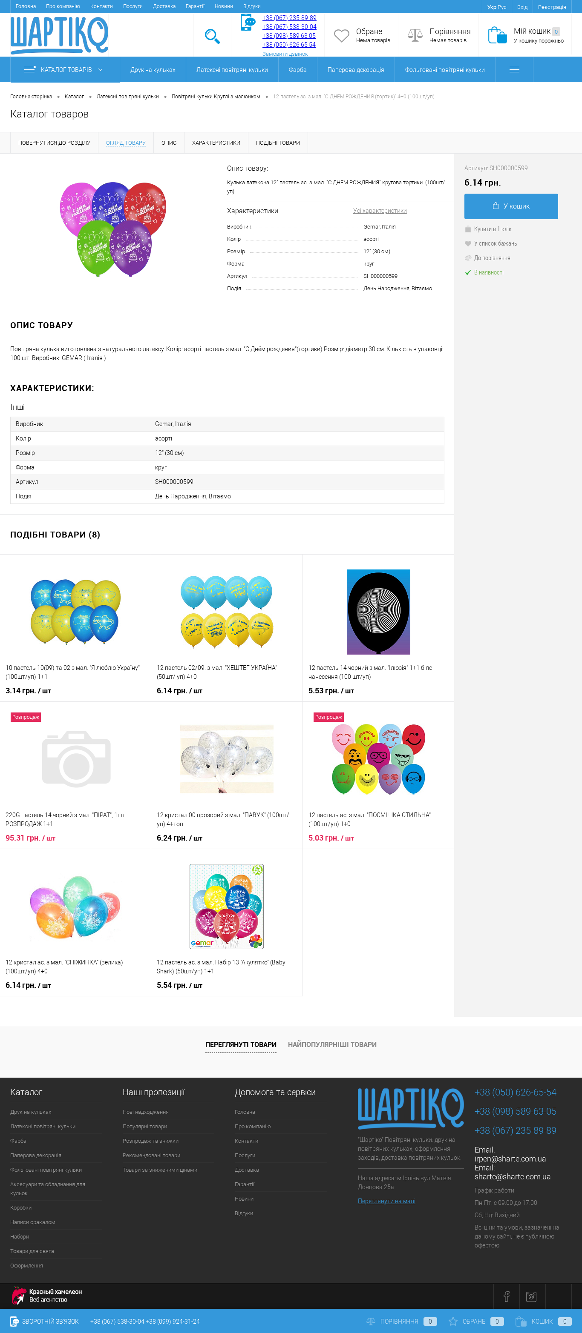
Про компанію (63, 6)
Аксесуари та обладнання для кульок (47, 1188)
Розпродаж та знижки (151, 1141)
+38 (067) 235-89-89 (289, 17)
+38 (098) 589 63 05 (289, 35)
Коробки (21, 1207)
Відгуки (252, 6)
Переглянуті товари (241, 1044)
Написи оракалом (32, 1222)
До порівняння (492, 257)
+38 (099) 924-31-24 (173, 1321)
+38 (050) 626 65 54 (289, 44)
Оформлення (26, 1265)
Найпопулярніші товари (332, 1044)
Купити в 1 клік (493, 228)
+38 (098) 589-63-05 (515, 1111)
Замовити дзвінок (285, 54)
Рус (502, 7)
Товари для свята (32, 1251)
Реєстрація (552, 7)
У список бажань (495, 243)
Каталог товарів (67, 69)
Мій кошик (536, 30)
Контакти (101, 6)
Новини (224, 6)
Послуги (133, 6)
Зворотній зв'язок (50, 1321)
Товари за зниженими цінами (160, 1170)
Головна (26, 6)
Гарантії (195, 6)
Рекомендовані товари (151, 1155)
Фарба (298, 69)
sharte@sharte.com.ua (513, 1176)
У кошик (517, 206)
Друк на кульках (153, 69)
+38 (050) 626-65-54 (515, 1092)
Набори (19, 1236)
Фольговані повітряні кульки (445, 69)
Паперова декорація (356, 69)
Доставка (164, 6)
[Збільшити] (113, 229)
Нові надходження (146, 1112)
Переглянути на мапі (386, 1201)
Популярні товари (145, 1126)
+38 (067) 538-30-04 (117, 1321)
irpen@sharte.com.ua (510, 1158)
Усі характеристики (380, 210)
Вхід (522, 7)
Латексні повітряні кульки (232, 69)
